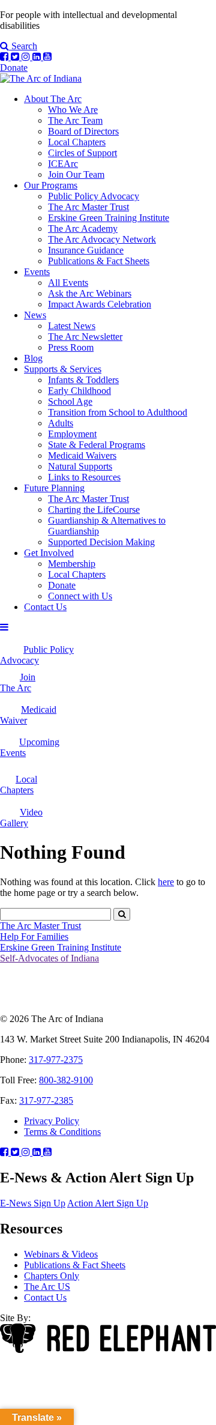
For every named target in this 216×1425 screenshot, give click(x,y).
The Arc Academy (83, 228)
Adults (60, 423)
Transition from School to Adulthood (117, 412)
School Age (70, 401)
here (166, 882)
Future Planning (54, 488)
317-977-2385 (46, 1100)
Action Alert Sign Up (107, 1203)
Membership (71, 563)
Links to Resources (84, 477)
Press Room (71, 347)
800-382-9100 (66, 1080)
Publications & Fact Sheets (98, 261)
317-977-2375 (56, 1059)
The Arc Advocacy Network (102, 239)
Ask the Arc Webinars (89, 293)
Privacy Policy (51, 1121)
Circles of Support (82, 153)
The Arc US (47, 1286)
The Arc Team (75, 120)
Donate (14, 67)
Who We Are (73, 109)
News (35, 315)
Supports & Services (62, 369)
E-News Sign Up (32, 1203)
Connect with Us (80, 596)
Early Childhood (79, 391)
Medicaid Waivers (82, 455)
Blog (33, 358)
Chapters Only (51, 1276)
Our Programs (50, 185)
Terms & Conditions (62, 1132)
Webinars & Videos (61, 1254)
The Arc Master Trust (88, 207)
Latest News (71, 326)
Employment (72, 434)
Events (37, 272)
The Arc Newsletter (85, 336)
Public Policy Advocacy (93, 196)
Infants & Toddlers (83, 380)
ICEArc (63, 164)
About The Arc (53, 99)
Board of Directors (83, 131)
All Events (68, 282)
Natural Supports (80, 466)
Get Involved (49, 553)
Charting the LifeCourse (94, 509)
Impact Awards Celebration (99, 304)
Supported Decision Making (101, 542)
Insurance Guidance (86, 250)
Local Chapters (77, 142)
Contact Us (45, 607)
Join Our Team (76, 174)
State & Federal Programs (96, 445)
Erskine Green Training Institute (108, 218)
